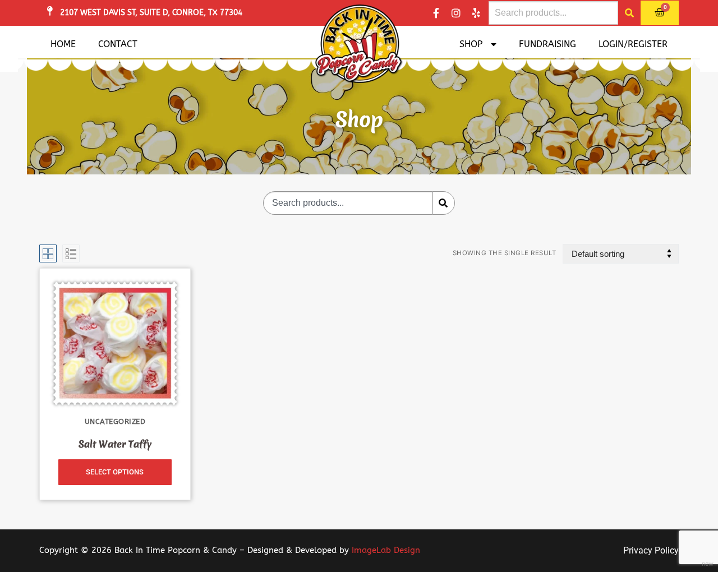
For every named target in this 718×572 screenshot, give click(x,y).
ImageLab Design (386, 550)
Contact (117, 44)
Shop (470, 44)
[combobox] (553, 13)
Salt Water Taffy (115, 444)
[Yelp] (476, 13)
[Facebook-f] (436, 13)
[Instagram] (456, 13)
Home (63, 44)
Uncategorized (115, 421)
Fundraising (547, 44)
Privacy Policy (651, 550)
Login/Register (633, 44)
